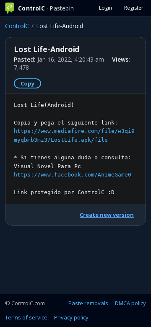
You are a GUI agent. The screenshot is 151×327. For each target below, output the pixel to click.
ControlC (17, 26)
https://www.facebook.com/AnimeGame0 (72, 174)
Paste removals (88, 303)
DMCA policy (130, 303)
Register (133, 7)
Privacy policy (71, 317)
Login (105, 7)
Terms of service (26, 317)
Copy (27, 83)
